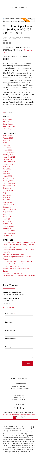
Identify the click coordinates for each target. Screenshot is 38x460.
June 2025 (7, 169)
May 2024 (6, 197)
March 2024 (7, 202)
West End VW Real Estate (12, 273)
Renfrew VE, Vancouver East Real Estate (18, 261)
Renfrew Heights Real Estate (13, 254)
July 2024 (6, 193)
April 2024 (7, 200)
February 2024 (8, 205)
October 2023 (8, 207)
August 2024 (8, 190)
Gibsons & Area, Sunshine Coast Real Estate (19, 242)
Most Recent (7, 136)
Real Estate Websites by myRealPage (23, 414)
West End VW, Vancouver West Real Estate (19, 276)
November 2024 (9, 185)
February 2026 (8, 152)
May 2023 (6, 219)
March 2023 (7, 224)
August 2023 (8, 212)
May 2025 (6, 171)
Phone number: (11, 338)
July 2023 (6, 214)
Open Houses (8, 124)
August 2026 (8, 138)
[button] (4, 307)
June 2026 (7, 143)
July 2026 (6, 140)
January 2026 (8, 155)
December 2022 (9, 231)
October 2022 (8, 236)
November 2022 (9, 233)
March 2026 (7, 150)
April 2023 (7, 221)
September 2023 (9, 209)
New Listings (7, 122)
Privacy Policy (7, 414)
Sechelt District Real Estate (13, 266)
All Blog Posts (8, 119)
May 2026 (6, 145)
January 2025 (8, 181)
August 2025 (8, 164)
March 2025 (7, 176)
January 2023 (8, 228)
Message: (8, 347)
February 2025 (8, 178)
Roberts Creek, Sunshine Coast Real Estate (18, 264)
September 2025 (9, 162)
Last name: (9, 322)
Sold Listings (7, 129)
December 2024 (9, 183)
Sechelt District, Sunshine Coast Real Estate (17, 39)
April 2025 (7, 174)
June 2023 (7, 216)
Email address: (10, 330)
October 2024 (8, 188)
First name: (9, 314)
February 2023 (8, 226)
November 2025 (9, 157)
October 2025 (8, 159)
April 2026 (7, 147)
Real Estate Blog (9, 126)
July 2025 (6, 167)
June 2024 (7, 195)
